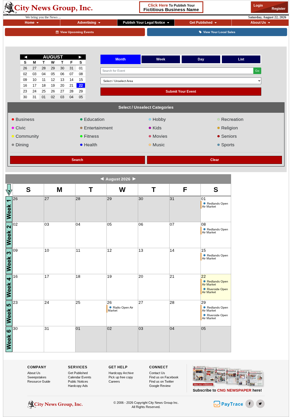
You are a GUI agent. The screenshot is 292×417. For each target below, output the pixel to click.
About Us (33, 373)
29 (53, 68)
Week (160, 59)
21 (71, 85)
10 (34, 80)
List (241, 59)
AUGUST (53, 57)
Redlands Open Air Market (215, 205)
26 (25, 68)
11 (44, 80)
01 (81, 68)
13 (62, 80)
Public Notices (78, 381)
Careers (114, 381)
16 (25, 85)
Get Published (78, 373)
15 (81, 80)
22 (81, 85)
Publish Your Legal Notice (144, 22)
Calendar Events (79, 377)
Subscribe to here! (227, 390)
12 (53, 80)
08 (81, 74)
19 (53, 85)
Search (77, 160)
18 (44, 85)
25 (44, 91)
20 (62, 85)
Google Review (160, 386)
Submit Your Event (181, 91)
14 (71, 80)
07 (71, 74)
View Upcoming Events (77, 32)
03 (34, 74)
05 (53, 74)
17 (34, 85)
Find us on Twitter (161, 381)
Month (120, 59)
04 (44, 74)
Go (257, 70)
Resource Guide (38, 381)
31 (71, 68)
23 (25, 91)
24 (34, 91)
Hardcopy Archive (121, 373)
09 (25, 80)
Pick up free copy (121, 377)
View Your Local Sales (219, 32)
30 (62, 68)
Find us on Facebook (163, 377)
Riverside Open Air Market (215, 290)
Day (201, 59)
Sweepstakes (36, 377)
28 (44, 68)
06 (62, 74)
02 (25, 74)
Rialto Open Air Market (120, 309)
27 (34, 68)
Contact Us (157, 373)
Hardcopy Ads (78, 386)
